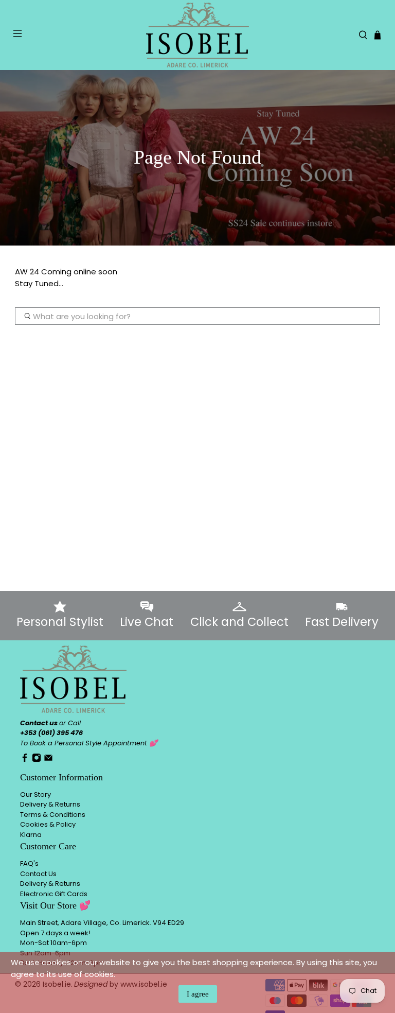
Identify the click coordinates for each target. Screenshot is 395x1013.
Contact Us (38, 874)
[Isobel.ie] (197, 35)
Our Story (35, 794)
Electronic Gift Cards (53, 894)
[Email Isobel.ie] (48, 760)
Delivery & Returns (50, 804)
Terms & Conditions (52, 814)
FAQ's (29, 863)
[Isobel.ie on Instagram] (36, 760)
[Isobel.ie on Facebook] (24, 760)
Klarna (31, 835)
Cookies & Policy (48, 824)
